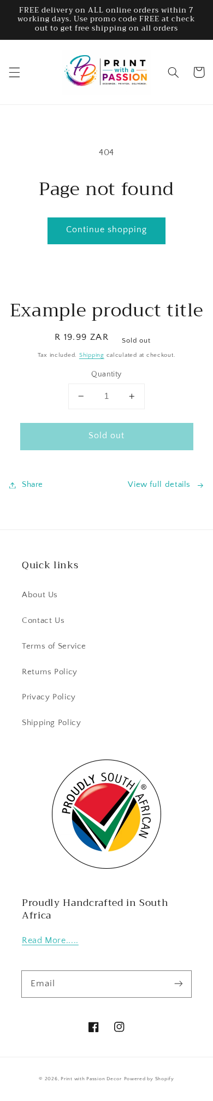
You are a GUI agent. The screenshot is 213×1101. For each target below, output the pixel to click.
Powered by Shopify (149, 1078)
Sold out (106, 435)
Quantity (106, 374)
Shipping (91, 355)
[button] (14, 72)
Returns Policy (50, 672)
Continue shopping (106, 229)
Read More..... (50, 940)
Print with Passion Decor (91, 1078)
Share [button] (32, 484)
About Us (40, 595)
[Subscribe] (178, 983)
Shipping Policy (51, 723)
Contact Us (43, 620)
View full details (159, 484)
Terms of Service (54, 646)
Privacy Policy (49, 697)
